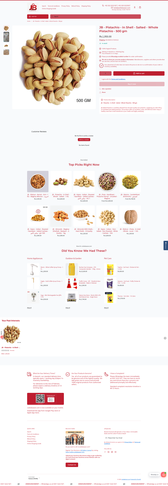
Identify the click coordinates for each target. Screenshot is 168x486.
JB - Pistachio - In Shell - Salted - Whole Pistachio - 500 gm (10, 348)
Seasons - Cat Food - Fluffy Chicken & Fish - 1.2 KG (129, 282)
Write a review (84, 140)
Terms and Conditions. (118, 79)
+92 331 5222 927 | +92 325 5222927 (117, 5)
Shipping (102, 40)
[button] (140, 7)
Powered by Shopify (135, 479)
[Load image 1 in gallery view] (6, 28)
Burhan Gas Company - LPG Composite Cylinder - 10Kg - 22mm (89, 268)
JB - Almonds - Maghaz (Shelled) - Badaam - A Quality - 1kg (61, 231)
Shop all (29, 307)
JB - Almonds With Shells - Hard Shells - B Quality (84, 230)
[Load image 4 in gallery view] (6, 52)
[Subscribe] (138, 438)
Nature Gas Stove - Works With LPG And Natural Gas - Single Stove (90, 296)
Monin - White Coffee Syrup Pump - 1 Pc (52, 268)
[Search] (51, 16)
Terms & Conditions (33, 434)
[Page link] (45, 399)
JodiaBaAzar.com (126, 479)
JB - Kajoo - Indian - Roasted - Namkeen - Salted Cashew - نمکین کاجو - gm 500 (37, 231)
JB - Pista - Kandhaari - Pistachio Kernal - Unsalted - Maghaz (107, 197)
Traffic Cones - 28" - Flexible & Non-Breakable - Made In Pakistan (90, 282)
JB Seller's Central (86, 450)
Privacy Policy (31, 436)
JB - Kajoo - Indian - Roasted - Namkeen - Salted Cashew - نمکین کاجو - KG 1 (84, 197)
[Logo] (32, 7)
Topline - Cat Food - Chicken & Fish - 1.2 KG (128, 268)
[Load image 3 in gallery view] (6, 45)
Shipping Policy (31, 441)
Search (29, 432)
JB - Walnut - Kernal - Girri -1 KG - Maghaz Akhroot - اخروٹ (37, 196)
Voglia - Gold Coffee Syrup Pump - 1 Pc (51, 282)
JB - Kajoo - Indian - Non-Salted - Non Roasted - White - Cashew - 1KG (107, 231)
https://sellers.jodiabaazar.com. (75, 452)
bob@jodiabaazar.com (122, 8)
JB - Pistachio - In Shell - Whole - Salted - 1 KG (61, 196)
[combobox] (95, 16)
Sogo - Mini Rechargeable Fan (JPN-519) (51, 296)
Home (28, 21)
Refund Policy (31, 439)
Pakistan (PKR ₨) (33, 478)
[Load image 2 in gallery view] (6, 37)
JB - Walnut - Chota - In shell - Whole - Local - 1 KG (130, 230)
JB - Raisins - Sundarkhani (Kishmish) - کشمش (130, 196)
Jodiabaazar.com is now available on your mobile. (45, 408)
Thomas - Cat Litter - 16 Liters (126, 296)
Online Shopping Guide (34, 444)
